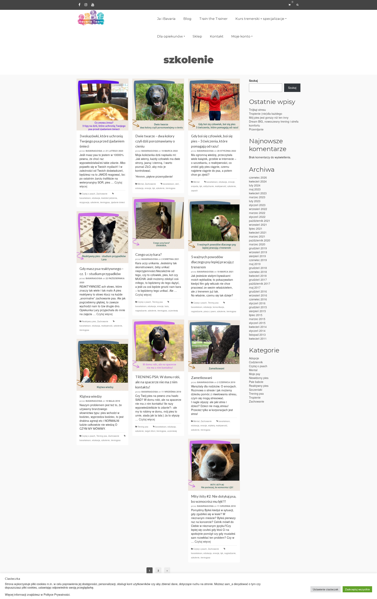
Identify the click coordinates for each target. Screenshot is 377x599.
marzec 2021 (257, 236)
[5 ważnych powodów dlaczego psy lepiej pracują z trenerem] (214, 225)
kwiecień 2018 (258, 276)
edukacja (96, 198)
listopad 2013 (257, 335)
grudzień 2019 (258, 248)
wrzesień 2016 (258, 295)
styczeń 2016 (257, 303)
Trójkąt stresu (257, 110)
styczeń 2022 (257, 217)
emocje (148, 188)
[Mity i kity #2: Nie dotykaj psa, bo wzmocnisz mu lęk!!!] (214, 465)
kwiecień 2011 (258, 338)
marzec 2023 (257, 197)
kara (167, 306)
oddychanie (208, 186)
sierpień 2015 (257, 311)
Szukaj (253, 81)
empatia (194, 186)
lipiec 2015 (255, 315)
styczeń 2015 (257, 323)
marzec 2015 (257, 319)
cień (177, 184)
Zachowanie (101, 193)
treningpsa (105, 202)
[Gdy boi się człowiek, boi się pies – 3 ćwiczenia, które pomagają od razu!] (214, 104)
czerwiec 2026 (258, 177)
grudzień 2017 (258, 280)
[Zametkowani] (214, 346)
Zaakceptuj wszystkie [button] (357, 589)
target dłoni (150, 431)
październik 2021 (259, 221)
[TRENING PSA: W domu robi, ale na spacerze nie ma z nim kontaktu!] (158, 345)
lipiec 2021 (255, 228)
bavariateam (85, 198)
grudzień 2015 (258, 307)
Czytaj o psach (88, 193)
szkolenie (95, 202)
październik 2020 (259, 240)
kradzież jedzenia (109, 198)
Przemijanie (256, 129)
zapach (194, 190)
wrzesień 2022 (258, 209)
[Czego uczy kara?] (158, 223)
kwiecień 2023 (258, 193)
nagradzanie (141, 310)
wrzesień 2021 (258, 225)
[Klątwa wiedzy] (102, 365)
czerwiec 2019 (258, 260)
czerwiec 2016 (258, 299)
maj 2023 (255, 189)
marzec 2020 (257, 244)
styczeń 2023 (257, 205)
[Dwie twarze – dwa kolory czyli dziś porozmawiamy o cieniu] (158, 104)
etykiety (211, 425)
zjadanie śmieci (118, 202)
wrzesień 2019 (258, 252)
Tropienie (255, 397)
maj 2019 (255, 264)
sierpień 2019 (257, 256)
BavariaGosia (94, 150)
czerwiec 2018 (258, 272)
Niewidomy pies (258, 378)
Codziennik (256, 362)
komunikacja (218, 307)
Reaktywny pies (89, 321)
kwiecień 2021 (258, 232)
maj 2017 (255, 287)
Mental (141, 184)
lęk (153, 188)
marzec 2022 (257, 213)
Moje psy (254, 374)
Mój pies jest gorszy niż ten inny (268, 117)
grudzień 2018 (258, 268)
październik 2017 (259, 283)
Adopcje (254, 358)
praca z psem (210, 311)
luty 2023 (254, 201)
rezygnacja (84, 202)
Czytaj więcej (143, 294)
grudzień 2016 (258, 291)
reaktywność (220, 186)
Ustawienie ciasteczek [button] (325, 589)
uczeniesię (173, 310)
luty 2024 (254, 185)
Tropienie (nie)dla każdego (265, 114)
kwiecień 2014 (258, 327)
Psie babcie (256, 382)
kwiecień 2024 (258, 181)
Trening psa (157, 302)
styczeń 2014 (257, 331)
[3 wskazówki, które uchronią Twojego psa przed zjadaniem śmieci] (102, 104)
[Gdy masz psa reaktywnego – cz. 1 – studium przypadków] (102, 237)
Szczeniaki (255, 390)
